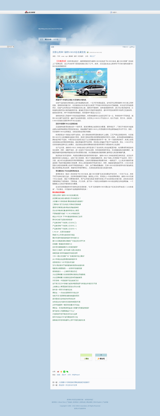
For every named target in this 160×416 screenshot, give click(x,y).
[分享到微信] (67, 372)
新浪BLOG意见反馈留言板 (75, 399)
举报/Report (76, 375)
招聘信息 (83, 402)
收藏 (58, 375)
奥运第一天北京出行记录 (68, 385)
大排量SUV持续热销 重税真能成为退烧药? (74, 382)
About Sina (61, 402)
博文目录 (48, 39)
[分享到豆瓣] (64, 372)
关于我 (55, 39)
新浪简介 (54, 402)
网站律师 (89, 402)
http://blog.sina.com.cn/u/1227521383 (50, 29)
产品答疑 (105, 402)
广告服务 (69, 402)
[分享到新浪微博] (58, 372)
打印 (69, 375)
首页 (41, 39)
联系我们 (76, 402)
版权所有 (83, 408)
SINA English (97, 402)
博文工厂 (92, 56)
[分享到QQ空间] (61, 372)
